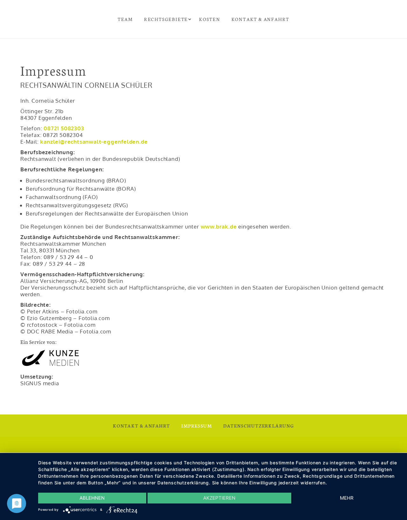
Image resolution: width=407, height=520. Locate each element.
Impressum (196, 425)
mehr (347, 498)
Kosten (209, 19)
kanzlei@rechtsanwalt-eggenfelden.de (94, 141)
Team (125, 19)
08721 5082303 (64, 128)
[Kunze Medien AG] (50, 366)
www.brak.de (219, 226)
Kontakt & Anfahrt (260, 19)
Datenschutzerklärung (258, 425)
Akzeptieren (219, 498)
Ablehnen (92, 498)
